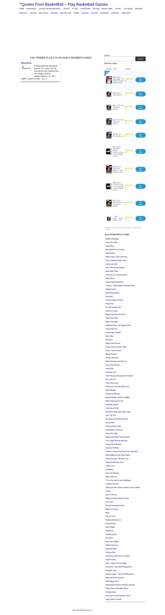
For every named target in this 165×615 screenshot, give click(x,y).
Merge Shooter (111, 354)
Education (43, 13)
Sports (66, 9)
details (108, 229)
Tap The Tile (110, 516)
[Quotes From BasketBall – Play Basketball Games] (63, 4)
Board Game (107, 9)
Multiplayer (65, 13)
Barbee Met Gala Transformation (118, 437)
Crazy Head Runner (113, 365)
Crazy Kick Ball (111, 242)
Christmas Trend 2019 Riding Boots (119, 567)
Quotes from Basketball (50, 9)
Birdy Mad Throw (112, 271)
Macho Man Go (111, 477)
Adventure (85, 9)
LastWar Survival (112, 484)
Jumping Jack (111, 372)
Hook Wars (110, 336)
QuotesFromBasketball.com (82, 610)
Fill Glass (109, 340)
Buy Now (140, 80)
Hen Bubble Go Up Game (115, 250)
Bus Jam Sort (111, 379)
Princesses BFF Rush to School (118, 556)
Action (75, 9)
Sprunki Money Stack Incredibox (118, 397)
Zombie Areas (111, 592)
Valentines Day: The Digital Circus (118, 325)
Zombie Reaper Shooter (114, 300)
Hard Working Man (112, 293)
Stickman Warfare (112, 448)
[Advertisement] (82, 34)
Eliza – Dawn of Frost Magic (116, 563)
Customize (128, 9)
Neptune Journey (112, 509)
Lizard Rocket (111, 523)
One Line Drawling (112, 473)
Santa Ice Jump (111, 311)
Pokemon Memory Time (114, 462)
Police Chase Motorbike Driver (117, 588)
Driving (33, 13)
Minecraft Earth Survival (115, 578)
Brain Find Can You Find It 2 (116, 361)
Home (21, 9)
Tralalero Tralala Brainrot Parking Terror (120, 286)
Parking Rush (111, 552)
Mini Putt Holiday (112, 542)
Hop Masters (110, 253)
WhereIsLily (26, 63)
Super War (109, 368)
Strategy (115, 13)
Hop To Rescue (111, 495)
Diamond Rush (111, 549)
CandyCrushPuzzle (113, 394)
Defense (138, 9)
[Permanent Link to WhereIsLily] (27, 70)
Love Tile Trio (111, 415)
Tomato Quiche (111, 534)
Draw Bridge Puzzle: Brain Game (118, 455)
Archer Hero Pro (112, 329)
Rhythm (94, 13)
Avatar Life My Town (113, 426)
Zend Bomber (111, 390)
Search (107, 56)
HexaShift (109, 296)
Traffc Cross (110, 466)
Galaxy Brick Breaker (114, 444)
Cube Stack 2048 (112, 408)
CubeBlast (109, 469)
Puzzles (85, 13)
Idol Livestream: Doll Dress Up (117, 459)
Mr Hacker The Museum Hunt (117, 419)
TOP (106, 73)
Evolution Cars (111, 570)
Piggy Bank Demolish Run (115, 314)
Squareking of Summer (114, 430)
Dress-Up (23, 13)
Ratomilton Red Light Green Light (118, 412)
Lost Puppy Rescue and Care (116, 441)
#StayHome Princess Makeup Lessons (120, 585)
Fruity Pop (109, 304)
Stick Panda (110, 527)
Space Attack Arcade (113, 599)
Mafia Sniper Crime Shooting (116, 257)
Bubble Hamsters (112, 545)
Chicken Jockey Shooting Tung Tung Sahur (122, 451)
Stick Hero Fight (112, 433)
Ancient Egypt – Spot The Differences (120, 574)
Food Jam (109, 502)
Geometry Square (112, 405)
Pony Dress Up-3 (112, 383)
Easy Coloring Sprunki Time (116, 260)
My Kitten (109, 538)
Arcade (96, 9)
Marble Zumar (111, 289)
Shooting (104, 13)
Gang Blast (110, 246)
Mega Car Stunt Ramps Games (117, 498)
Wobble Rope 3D (112, 358)
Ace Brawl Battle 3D (113, 307)
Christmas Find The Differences (117, 387)
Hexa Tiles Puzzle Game (115, 268)
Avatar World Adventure (114, 282)
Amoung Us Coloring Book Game (118, 596)
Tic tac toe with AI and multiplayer (118, 480)
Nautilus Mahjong (112, 239)
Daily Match (110, 278)
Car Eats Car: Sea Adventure (116, 275)
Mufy (107, 513)
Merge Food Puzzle (113, 343)
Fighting (54, 13)
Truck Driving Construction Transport (119, 376)
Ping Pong (109, 531)
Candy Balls (110, 423)
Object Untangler (112, 322)
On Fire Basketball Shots (115, 505)
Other (76, 13)
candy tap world (111, 264)
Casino (118, 9)
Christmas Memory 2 (113, 520)
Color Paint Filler (112, 318)
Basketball (31, 9)
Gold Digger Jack (112, 581)
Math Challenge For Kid (114, 401)
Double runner (111, 560)
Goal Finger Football (113, 332)
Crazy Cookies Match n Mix (116, 347)
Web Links (126, 13)
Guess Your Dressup (113, 350)
